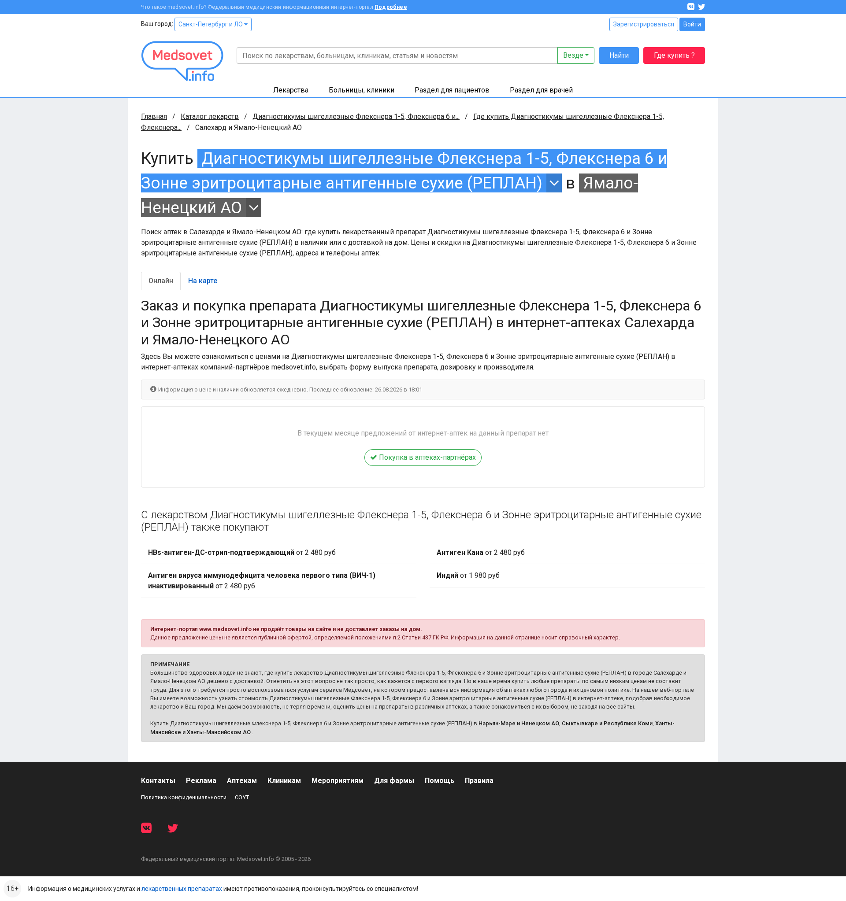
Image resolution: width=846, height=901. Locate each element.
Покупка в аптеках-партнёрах (426, 457)
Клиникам (284, 780)
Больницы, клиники (361, 90)
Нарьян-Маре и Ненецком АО (519, 723)
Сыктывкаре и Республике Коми (607, 723)
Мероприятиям (338, 780)
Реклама (201, 780)
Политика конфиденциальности (183, 797)
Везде (573, 55)
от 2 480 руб (242, 552)
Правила (479, 780)
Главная (154, 116)
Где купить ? (674, 55)
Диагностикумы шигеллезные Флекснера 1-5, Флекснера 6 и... (356, 116)
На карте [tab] (202, 281)
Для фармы (394, 780)
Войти (692, 24)
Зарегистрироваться (643, 24)
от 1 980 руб (468, 575)
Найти (619, 55)
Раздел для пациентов (452, 90)
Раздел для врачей (541, 90)
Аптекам (242, 780)
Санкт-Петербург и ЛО (211, 24)
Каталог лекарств (210, 116)
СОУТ (242, 797)
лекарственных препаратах (181, 888)
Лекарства (290, 90)
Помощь (439, 780)
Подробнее (391, 7)
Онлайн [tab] (160, 281)
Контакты (158, 780)
